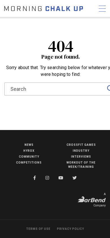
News (29, 144)
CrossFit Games (81, 144)
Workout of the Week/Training (81, 164)
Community (29, 156)
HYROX (28, 150)
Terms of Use (38, 228)
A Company (99, 200)
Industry (81, 150)
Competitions (29, 162)
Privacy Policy (70, 228)
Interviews (81, 156)
